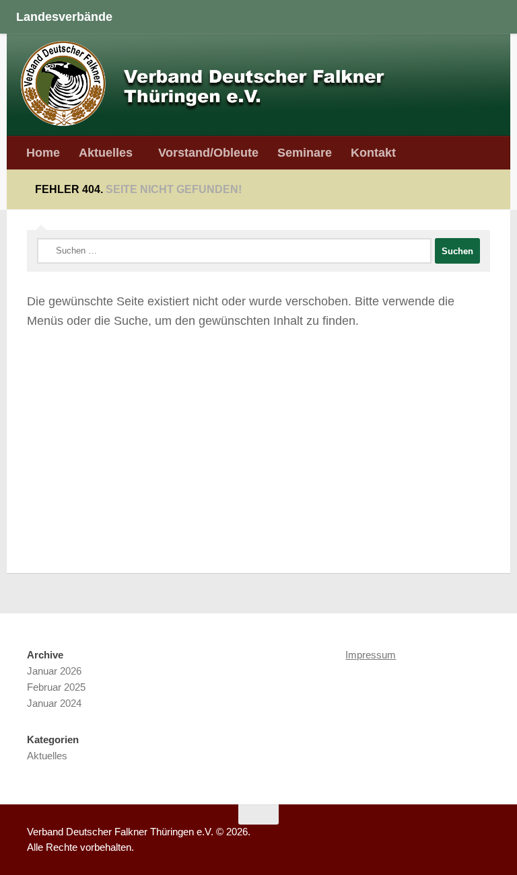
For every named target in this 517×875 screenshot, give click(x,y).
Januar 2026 (54, 671)
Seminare (304, 152)
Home (43, 152)
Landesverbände (64, 16)
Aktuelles (106, 152)
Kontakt (373, 152)
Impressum (370, 654)
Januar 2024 (54, 703)
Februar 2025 (56, 687)
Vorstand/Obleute (208, 152)
